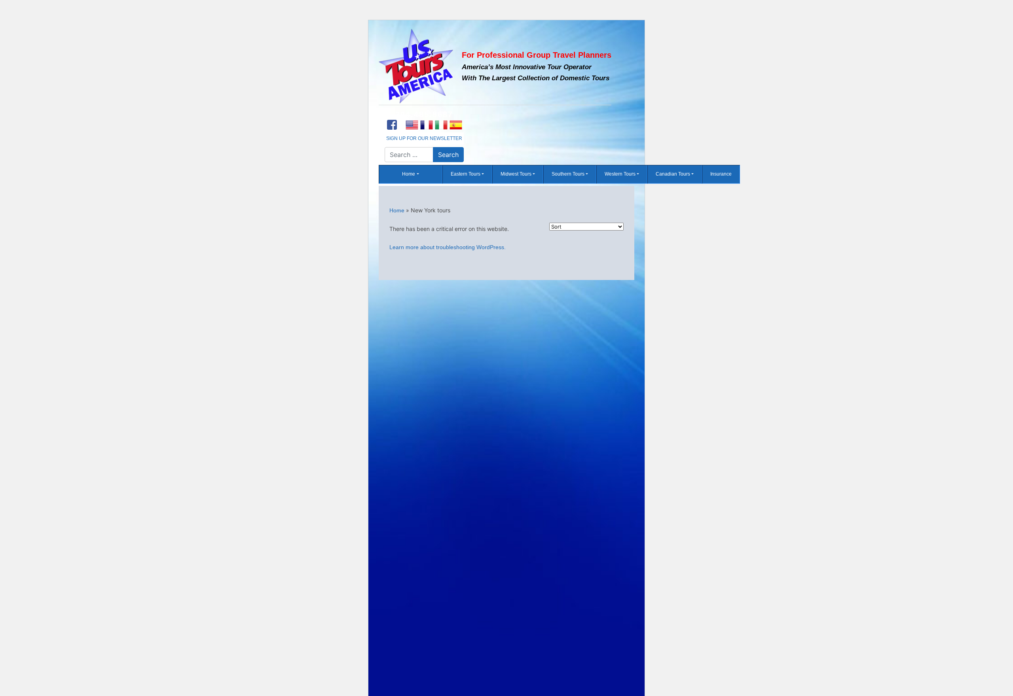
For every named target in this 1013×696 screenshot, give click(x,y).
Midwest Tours (516, 174)
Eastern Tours (465, 174)
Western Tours (620, 174)
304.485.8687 (424, 114)
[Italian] (441, 125)
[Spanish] (456, 125)
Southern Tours (568, 174)
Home (408, 174)
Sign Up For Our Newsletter (424, 138)
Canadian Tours (673, 174)
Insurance (721, 174)
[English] (412, 125)
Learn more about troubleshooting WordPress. (447, 247)
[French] (426, 125)
